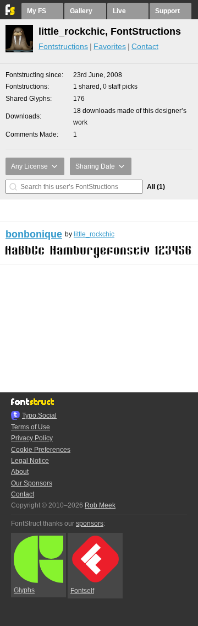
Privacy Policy (32, 438)
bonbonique (34, 234)
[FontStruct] (11, 13)
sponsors (89, 523)
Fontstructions (63, 46)
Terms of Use (30, 427)
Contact (144, 46)
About (20, 472)
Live (119, 11)
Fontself (82, 591)
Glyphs (24, 590)
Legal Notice (30, 461)
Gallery (81, 11)
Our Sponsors (31, 483)
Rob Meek (100, 505)
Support (167, 11)
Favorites (110, 46)
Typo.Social (39, 415)
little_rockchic (94, 234)
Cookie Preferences (40, 450)
